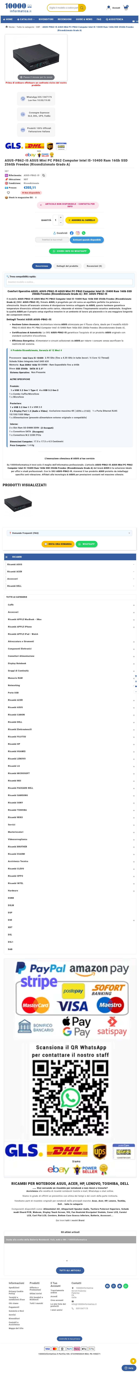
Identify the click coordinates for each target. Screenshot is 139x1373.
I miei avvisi (56, 1310)
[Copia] (43, 175)
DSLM (11, 905)
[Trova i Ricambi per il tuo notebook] (119, 1286)
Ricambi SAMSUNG (18, 795)
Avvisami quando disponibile (87, 240)
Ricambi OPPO (15, 876)
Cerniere (52, 1215)
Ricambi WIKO (15, 817)
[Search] (81, 7)
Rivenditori (14, 1318)
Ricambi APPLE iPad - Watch (23, 634)
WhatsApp (89, 544)
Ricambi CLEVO (16, 868)
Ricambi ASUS (15, 707)
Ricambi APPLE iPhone (20, 627)
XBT (10, 927)
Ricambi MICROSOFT (19, 773)
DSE (10, 920)
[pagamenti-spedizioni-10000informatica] (70, 1068)
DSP (10, 912)
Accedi (54, 1296)
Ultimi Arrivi (36, 1293)
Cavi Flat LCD (39, 1215)
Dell (60, 1204)
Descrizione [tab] (42, 266)
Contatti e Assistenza (14, 1323)
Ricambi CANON (16, 715)
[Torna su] (133, 1361)
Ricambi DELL (15, 722)
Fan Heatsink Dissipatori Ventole (89, 1212)
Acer (101, 1201)
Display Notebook (17, 663)
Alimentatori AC (51, 1209)
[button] (70, 1260)
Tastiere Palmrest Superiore (105, 1209)
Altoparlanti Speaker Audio (75, 1209)
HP (106, 1201)
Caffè (11, 605)
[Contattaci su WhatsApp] (125, 1286)
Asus (94, 1201)
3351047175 (82, 1308)
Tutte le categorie (16, 597)
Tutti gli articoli (70, 1270)
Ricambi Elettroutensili (20, 729)
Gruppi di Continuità (18, 671)
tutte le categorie (74, 1204)
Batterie (95, 1215)
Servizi (11, 824)
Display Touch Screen (54, 1212)
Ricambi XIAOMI (16, 854)
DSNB (11, 898)
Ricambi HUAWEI (17, 751)
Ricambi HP (14, 744)
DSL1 (10, 942)
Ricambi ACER (15, 700)
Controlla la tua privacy (69, 1339)
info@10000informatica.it (84, 1304)
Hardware (13, 890)
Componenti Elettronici (20, 649)
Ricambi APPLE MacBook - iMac (25, 619)
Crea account (57, 1300)
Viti (68, 1212)
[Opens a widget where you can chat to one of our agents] (128, 1368)
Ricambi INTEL (15, 883)
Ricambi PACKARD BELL (20, 788)
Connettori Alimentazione (21, 656)
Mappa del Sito (16, 1328)
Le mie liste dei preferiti (58, 1305)
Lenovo (112, 1201)
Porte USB (13, 693)
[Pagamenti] (69, 1349)
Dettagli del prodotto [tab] (67, 266)
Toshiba (121, 1201)
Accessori (13, 612)
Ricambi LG (14, 766)
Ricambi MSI (14, 780)
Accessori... (106, 1215)
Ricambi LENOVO (17, 758)
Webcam (37, 1212)
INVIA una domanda (58, 544)
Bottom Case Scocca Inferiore (73, 1215)
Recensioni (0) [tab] (94, 266)
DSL (10, 934)
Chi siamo (13, 1303)
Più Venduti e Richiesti (36, 1298)
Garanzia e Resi (16, 1311)
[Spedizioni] (36, 150)
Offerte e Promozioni (35, 1289)
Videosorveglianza (17, 839)
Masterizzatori (15, 832)
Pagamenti (14, 1307)
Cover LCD (112, 1212)
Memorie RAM (15, 678)
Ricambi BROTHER (17, 846)
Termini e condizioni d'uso (17, 1298)
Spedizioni (14, 1288)
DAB (10, 949)
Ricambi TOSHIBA (17, 810)
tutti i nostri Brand (74, 1220)
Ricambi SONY (15, 802)
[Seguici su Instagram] (113, 1286)
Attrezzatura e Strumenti (21, 641)
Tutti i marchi (36, 1303)
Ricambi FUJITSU (17, 737)
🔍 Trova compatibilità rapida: (21, 276)
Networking (14, 685)
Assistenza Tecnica (18, 861)
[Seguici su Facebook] (107, 1286)
